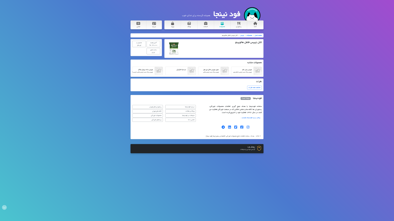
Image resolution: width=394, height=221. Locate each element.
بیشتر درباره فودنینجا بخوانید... (250, 118)
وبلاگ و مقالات (190, 111)
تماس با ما (191, 120)
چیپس (242, 35)
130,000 (153, 44)
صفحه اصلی (258, 35)
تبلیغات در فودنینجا (188, 115)
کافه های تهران (156, 111)
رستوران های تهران (155, 107)
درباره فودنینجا (189, 107)
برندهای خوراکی (156, 120)
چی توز (139, 44)
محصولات (249, 35)
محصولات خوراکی (156, 115)
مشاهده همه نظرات (254, 87)
